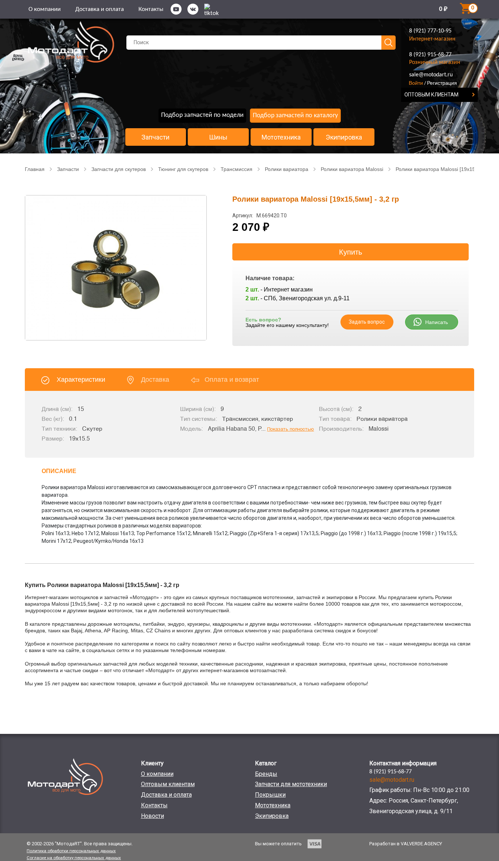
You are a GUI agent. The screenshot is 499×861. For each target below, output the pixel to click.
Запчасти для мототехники (291, 784)
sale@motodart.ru (431, 75)
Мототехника (281, 137)
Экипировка (344, 137)
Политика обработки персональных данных (71, 850)
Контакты (150, 9)
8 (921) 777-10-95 (430, 31)
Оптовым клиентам (168, 784)
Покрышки (270, 794)
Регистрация (442, 83)
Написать (436, 322)
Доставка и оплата (99, 9)
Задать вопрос (367, 322)
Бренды (266, 773)
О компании (44, 9)
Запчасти (155, 137)
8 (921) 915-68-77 (430, 55)
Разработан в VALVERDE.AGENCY (405, 843)
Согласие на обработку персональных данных (74, 857)
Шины (218, 137)
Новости (152, 815)
